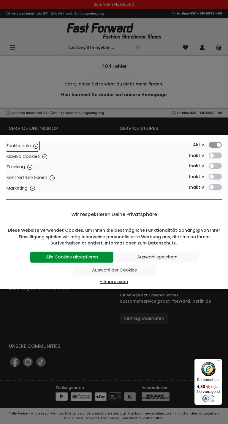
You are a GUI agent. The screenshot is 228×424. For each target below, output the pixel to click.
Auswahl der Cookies (114, 270)
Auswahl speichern (157, 257)
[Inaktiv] (215, 155)
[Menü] (218, 362)
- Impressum (114, 282)
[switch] (208, 398)
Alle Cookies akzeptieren (72, 257)
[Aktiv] (215, 145)
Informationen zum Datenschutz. (141, 243)
